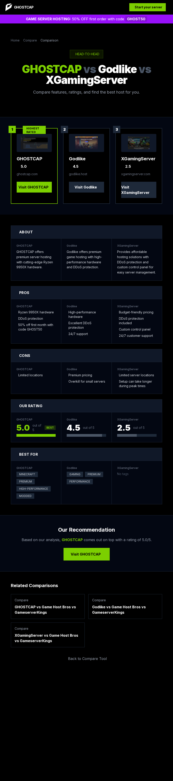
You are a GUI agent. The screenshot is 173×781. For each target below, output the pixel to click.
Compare (30, 40)
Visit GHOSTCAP (33, 187)
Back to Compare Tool (87, 658)
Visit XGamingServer (135, 190)
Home (15, 40)
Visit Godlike (86, 187)
